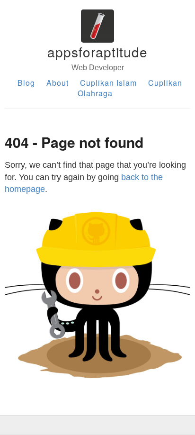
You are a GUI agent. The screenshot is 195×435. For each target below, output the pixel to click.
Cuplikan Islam (108, 82)
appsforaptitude (97, 51)
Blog (26, 82)
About (57, 82)
